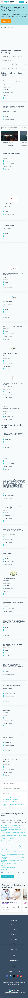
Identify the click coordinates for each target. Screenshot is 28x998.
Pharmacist (5, 606)
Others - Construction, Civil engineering (11, 740)
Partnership (14, 939)
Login (17, 2)
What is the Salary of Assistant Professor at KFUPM (12, 852)
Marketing (5, 306)
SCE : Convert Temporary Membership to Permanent (11, 846)
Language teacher (7, 358)
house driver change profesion (9, 843)
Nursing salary (5, 865)
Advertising (14, 930)
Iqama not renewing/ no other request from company (12, 855)
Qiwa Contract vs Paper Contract (9, 863)
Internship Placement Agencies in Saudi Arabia (13, 805)
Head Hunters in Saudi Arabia (10, 799)
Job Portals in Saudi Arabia (10, 801)
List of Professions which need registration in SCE (13, 833)
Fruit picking (5, 556)
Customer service (6, 389)
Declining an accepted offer (8, 867)
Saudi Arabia (5, 786)
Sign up (21, 2)
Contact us (14, 925)
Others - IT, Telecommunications (10, 534)
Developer (5, 510)
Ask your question (7, 876)
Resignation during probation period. (11, 827)
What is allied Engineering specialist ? (11, 825)
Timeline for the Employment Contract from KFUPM (12, 861)
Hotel (4, 490)
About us (14, 934)
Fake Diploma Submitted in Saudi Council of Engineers (12, 858)
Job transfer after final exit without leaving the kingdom (13, 830)
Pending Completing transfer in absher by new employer (13, 836)
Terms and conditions (14, 984)
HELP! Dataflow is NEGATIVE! (8, 838)
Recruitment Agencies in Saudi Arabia (13, 796)
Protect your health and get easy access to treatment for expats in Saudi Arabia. (10, 907)
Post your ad (6, 21)
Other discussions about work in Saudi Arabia (13, 872)
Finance (4, 690)
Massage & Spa (5, 869)
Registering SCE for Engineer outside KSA (12, 849)
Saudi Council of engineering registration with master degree (13, 841)
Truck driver (5, 209)
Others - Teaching (6, 87)
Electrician (5, 458)
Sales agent (5, 114)
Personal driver (6, 328)
